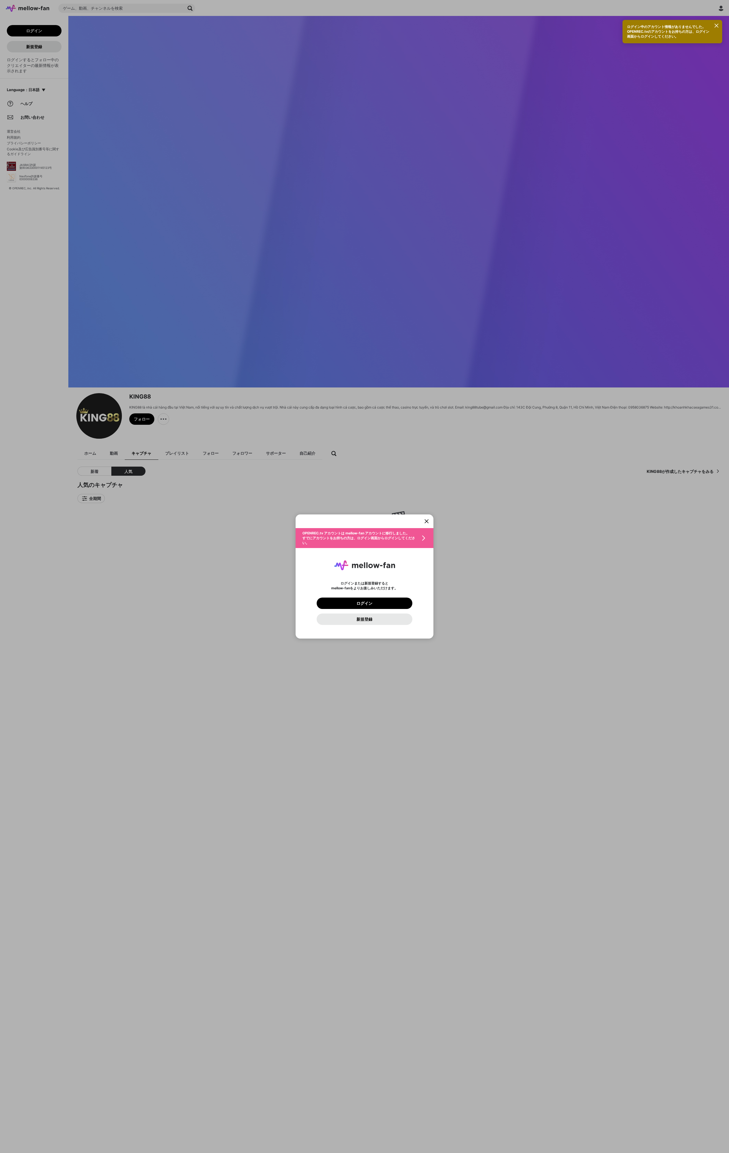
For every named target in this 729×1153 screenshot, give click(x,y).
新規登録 (364, 619)
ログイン (364, 603)
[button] (364, 538)
